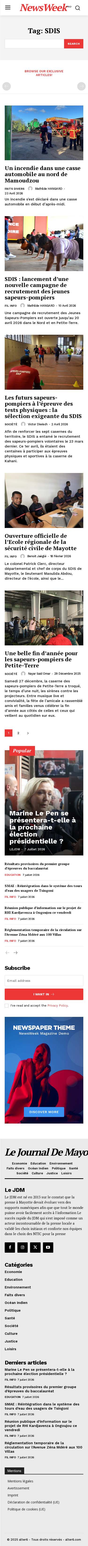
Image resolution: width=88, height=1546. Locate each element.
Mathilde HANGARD (48, 188)
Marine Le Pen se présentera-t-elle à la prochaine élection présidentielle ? (42, 827)
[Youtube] (48, 1247)
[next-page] (28, 733)
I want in (41, 994)
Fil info (11, 305)
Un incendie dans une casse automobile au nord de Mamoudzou (42, 174)
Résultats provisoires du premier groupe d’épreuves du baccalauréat (37, 866)
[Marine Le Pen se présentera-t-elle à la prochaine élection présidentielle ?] (44, 802)
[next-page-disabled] (81, 86)
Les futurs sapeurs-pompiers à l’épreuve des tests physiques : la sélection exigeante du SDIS (43, 407)
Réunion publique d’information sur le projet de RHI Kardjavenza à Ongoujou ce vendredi (43, 910)
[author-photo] (31, 188)
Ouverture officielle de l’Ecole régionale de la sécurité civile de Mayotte (41, 542)
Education (13, 875)
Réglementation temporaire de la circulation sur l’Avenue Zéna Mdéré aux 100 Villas (43, 932)
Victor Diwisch (38, 424)
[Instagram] (22, 1247)
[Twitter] (35, 1247)
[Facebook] (10, 1247)
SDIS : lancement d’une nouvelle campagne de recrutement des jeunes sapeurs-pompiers (37, 288)
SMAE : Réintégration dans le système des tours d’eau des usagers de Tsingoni (43, 888)
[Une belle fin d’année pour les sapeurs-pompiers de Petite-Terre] (44, 617)
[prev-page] (6, 86)
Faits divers (14, 188)
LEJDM (14, 849)
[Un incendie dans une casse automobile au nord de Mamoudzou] (44, 132)
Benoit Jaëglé (36, 556)
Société (11, 424)
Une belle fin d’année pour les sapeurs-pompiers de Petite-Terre (41, 659)
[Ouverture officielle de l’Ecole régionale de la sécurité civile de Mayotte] (44, 500)
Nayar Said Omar (39, 673)
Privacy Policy (57, 1005)
